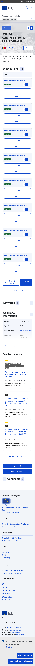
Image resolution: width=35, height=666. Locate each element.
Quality (16, 466)
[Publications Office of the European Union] (17, 501)
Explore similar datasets (19, 456)
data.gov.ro (10, 47)
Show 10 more (12, 282)
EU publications (7, 597)
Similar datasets (16, 471)
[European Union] (17, 613)
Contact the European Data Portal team (15, 524)
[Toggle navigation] (31, 18)
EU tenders (5, 587)
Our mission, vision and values (12, 570)
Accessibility (6, 558)
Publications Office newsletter (12, 573)
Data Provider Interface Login (12, 600)
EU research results (8, 590)
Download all (16, 290)
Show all (27, 282)
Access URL (18, 96)
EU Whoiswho (6, 594)
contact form (16, 632)
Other (16, 541)
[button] (27, 1)
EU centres (20, 635)
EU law (4, 584)
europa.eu (17, 618)
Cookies (4, 555)
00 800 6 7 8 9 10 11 (14, 628)
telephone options (15, 630)
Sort (5, 74)
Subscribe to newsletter (10, 527)
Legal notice (6, 552)
